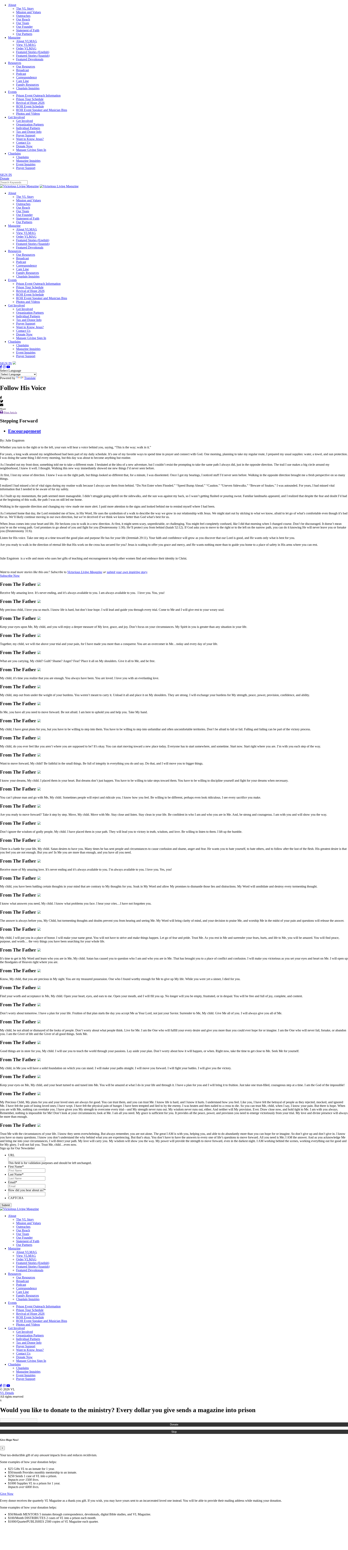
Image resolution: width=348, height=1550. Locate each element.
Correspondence (26, 77)
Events (12, 92)
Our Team (22, 23)
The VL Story (25, 8)
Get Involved (16, 117)
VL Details (7, 1393)
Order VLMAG (26, 48)
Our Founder (24, 26)
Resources (14, 63)
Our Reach (23, 19)
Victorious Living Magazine (84, 572)
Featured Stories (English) (32, 52)
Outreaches (23, 16)
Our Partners (24, 34)
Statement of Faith (27, 30)
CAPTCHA (16, 1198)
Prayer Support (25, 135)
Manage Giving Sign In (31, 150)
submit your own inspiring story (127, 572)
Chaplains (14, 153)
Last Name (16, 1174)
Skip (174, 1431)
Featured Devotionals (29, 59)
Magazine (14, 37)
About (12, 5)
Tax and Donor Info (28, 131)
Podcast (21, 73)
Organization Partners (30, 124)
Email (12, 1182)
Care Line (22, 81)
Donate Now (24, 146)
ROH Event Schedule (30, 106)
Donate (174, 1424)
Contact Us (23, 142)
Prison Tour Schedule (30, 99)
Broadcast (22, 70)
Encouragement (24, 431)
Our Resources (25, 66)
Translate (30, 378)
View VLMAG (26, 44)
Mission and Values (28, 12)
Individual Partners (28, 128)
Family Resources (27, 84)
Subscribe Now (10, 575)
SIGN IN (6, 174)
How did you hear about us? (27, 1190)
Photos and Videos (28, 113)
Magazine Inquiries (28, 160)
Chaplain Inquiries (27, 88)
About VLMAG (26, 41)
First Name (16, 1166)
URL (11, 1155)
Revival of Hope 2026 (30, 102)
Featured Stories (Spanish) (33, 55)
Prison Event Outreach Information (38, 95)
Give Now (6, 1493)
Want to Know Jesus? (30, 139)
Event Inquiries (25, 164)
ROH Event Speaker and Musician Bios (41, 110)
